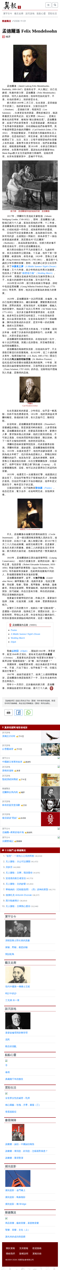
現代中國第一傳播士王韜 (17, 986)
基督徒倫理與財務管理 (16, 1032)
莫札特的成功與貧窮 (15, 1236)
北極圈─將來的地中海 (13, 832)
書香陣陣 (10, 1120)
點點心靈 (41, 13)
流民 (7, 1039)
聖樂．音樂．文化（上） (17, 1229)
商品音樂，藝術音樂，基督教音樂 (22, 1223)
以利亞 (15, 651)
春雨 (7, 1072)
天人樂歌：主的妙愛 (16, 883)
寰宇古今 (7, 13)
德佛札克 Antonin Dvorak (19, 895)
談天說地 (30, 13)
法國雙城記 (7, 841)
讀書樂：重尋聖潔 (14, 1157)
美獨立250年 (8, 736)
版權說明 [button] (23, 1253)
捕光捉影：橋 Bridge (15, 1204)
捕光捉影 (10, 1166)
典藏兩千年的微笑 (14, 1079)
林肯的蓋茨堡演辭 (11, 805)
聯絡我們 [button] (10, 1253)
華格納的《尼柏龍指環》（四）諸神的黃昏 (27, 889)
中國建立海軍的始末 (12, 761)
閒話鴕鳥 (9, 954)
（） (41, 266)
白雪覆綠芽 (7, 749)
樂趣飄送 (6, 21)
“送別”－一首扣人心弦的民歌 (20, 855)
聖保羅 (39, 488)
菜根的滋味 (7, 770)
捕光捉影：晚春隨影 (15, 1197)
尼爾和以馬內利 (10, 792)
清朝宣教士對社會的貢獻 (17, 940)
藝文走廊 (18, 13)
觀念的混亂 (10, 1046)
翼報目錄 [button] (37, 1253)
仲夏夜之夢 (18, 266)
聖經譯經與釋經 (10, 779)
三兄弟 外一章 (12, 1000)
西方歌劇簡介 (12, 900)
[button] (8, 712)
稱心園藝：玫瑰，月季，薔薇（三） (23, 1104)
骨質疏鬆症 (10, 1111)
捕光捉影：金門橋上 (15, 1190)
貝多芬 (9, 867)
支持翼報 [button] (23, 1248)
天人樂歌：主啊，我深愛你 (19, 872)
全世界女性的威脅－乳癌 (17, 1098)
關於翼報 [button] (10, 1248)
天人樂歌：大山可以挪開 (18, 861)
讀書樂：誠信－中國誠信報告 (19, 1144)
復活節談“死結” (9, 817)
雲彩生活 (52, 13)
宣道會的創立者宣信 (16, 878)
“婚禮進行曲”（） (37, 273)
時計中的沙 (10, 993)
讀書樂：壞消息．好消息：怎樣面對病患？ (26, 1151)
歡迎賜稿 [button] (37, 1248)
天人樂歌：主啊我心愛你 (18, 906)
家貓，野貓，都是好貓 (16, 947)
